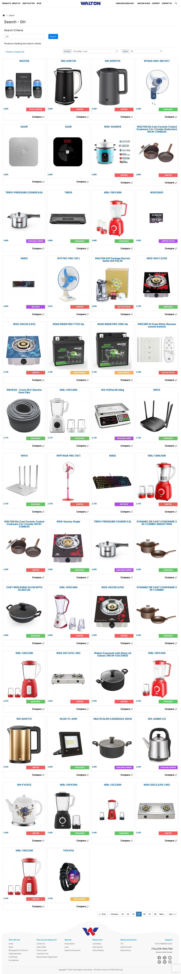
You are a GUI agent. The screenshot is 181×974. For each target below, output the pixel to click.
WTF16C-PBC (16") (68, 258)
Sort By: (67, 51)
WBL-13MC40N (157, 455)
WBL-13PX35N (68, 784)
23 (128, 914)
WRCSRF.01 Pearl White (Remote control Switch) (157, 325)
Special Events (126, 946)
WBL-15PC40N (112, 192)
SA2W (24, 126)
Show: (125, 51)
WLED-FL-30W (68, 718)
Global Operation (15, 953)
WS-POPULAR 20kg (112, 389)
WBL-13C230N (112, 784)
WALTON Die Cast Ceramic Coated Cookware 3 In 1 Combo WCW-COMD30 (24, 524)
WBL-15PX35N (156, 653)
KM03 (24, 258)
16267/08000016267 (163, 943)
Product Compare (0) (15, 51)
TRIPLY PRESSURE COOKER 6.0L (24, 192)
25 (140, 913)
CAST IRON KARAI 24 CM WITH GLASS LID (24, 588)
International (70, 943)
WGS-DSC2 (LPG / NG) (157, 784)
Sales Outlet (41, 946)
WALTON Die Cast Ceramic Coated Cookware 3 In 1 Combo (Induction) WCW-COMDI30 (156, 129)
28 (155, 914)
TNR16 (68, 192)
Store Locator (42, 950)
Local (67, 946)
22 (123, 914)
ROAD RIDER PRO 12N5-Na (112, 324)
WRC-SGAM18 (112, 126)
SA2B (68, 126)
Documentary (125, 950)
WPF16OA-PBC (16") (68, 455)
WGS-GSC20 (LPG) (24, 324)
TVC (121, 943)
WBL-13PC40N (68, 389)
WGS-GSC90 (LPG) (112, 587)
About (11, 946)
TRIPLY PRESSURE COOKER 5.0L (112, 521)
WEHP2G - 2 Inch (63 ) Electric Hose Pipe (24, 391)
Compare (37, 116)
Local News (96, 943)
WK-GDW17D (112, 61)
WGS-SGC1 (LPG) (157, 258)
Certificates (13, 956)
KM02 (112, 455)
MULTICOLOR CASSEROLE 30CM (113, 718)
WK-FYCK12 (24, 784)
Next (163, 914)
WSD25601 (156, 192)
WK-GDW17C (24, 718)
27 (150, 914)
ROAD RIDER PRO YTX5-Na (68, 324)
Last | (172, 914)
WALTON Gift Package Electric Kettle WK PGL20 (112, 259)
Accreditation (14, 960)
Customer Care (42, 953)
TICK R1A (68, 850)
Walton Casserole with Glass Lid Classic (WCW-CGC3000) (112, 654)
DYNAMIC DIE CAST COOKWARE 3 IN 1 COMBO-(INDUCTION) (157, 522)
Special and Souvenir (73, 950)
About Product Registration (47, 956)
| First (102, 914)
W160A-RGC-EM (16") (157, 61)
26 (144, 914)
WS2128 (24, 61)
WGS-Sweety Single (68, 521)
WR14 (24, 455)
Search (11, 15)
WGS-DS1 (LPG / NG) (68, 653)
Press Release (98, 950)
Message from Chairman (18, 950)
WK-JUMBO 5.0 (157, 718)
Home (11, 943)
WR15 (156, 389)
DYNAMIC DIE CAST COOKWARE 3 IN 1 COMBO (157, 588)
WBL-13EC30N (24, 653)
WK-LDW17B (68, 61)
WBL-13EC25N (24, 850)
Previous (113, 914)
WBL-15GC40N (68, 587)
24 (133, 914)
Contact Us (41, 943)
